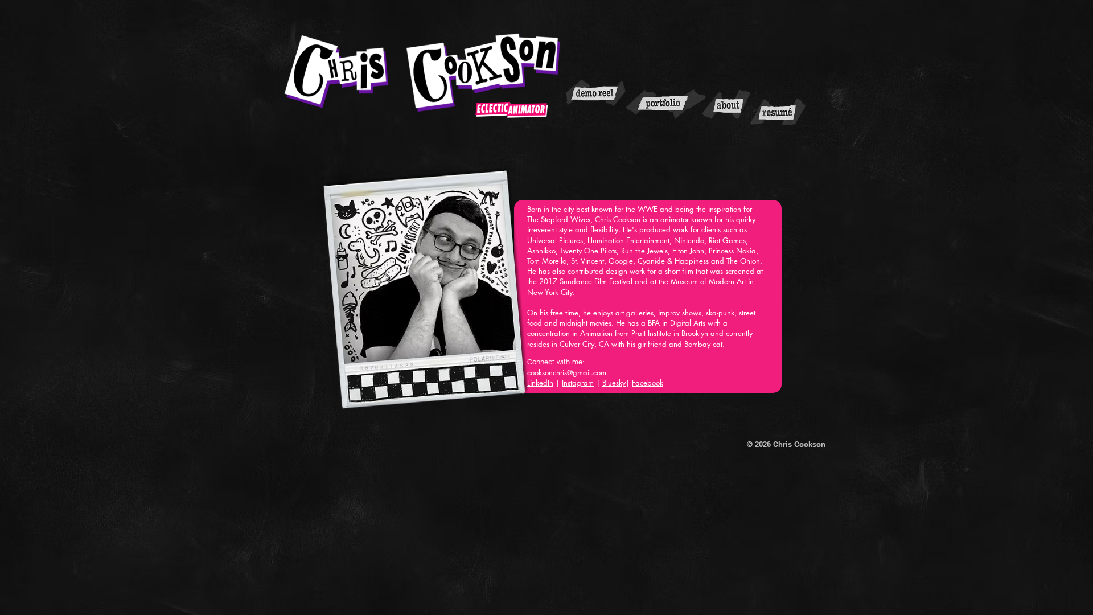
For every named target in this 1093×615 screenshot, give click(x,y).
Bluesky (614, 383)
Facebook (647, 383)
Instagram (578, 383)
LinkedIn (540, 383)
